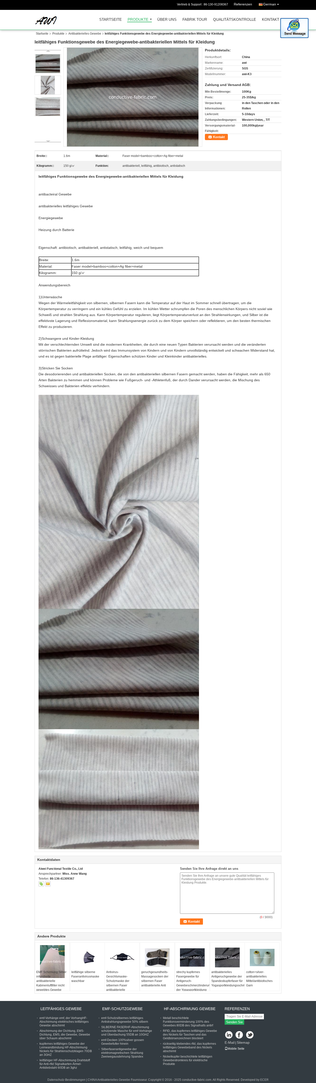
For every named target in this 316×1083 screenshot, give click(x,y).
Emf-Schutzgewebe (122, 1009)
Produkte (138, 19)
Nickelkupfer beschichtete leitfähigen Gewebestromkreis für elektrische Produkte (187, 1060)
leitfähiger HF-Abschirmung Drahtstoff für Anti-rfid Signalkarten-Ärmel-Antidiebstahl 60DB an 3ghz (65, 1064)
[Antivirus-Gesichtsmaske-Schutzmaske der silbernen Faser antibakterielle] (122, 957)
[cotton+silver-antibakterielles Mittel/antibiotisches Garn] (262, 957)
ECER (264, 1080)
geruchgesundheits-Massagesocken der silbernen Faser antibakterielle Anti (154, 978)
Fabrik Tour (194, 19)
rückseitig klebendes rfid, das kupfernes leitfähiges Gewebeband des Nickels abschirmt (189, 1047)
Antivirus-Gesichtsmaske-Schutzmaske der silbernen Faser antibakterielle (117, 981)
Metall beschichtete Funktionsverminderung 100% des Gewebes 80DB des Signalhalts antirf (188, 1021)
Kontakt (270, 19)
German (269, 4)
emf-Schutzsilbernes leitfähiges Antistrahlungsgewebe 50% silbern (124, 1019)
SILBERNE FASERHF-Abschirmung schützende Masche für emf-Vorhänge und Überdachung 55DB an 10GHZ (126, 1030)
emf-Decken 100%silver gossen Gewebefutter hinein (122, 1041)
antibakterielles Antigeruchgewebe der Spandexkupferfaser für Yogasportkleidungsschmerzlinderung (228, 978)
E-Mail (230, 1042)
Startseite (110, 19)
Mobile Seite (236, 1048)
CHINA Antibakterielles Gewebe (109, 1080)
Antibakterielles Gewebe (84, 33)
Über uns (167, 19)
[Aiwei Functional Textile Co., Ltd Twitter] (250, 1035)
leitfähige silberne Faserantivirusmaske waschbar (85, 976)
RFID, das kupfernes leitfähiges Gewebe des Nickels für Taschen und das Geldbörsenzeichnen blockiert (190, 1034)
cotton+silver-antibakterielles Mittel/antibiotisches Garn (259, 978)
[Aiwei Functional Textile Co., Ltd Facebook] (239, 1035)
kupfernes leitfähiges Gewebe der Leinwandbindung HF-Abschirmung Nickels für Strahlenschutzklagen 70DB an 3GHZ (66, 1049)
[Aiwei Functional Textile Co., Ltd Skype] (41, 884)
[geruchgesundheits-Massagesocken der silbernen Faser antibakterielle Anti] (157, 957)
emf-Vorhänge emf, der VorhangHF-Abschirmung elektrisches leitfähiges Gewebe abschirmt (64, 1021)
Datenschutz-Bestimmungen (66, 1080)
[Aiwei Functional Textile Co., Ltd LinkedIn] (229, 1035)
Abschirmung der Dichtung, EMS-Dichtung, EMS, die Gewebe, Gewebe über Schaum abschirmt (65, 1034)
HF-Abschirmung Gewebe (190, 1009)
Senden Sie (234, 1022)
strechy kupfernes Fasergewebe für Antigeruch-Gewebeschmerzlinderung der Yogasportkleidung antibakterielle (193, 983)
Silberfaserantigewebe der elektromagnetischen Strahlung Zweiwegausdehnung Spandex (122, 1052)
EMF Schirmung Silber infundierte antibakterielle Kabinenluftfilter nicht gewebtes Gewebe (51, 981)
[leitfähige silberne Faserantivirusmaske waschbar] (87, 957)
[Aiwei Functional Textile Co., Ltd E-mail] (48, 884)
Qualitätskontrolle (234, 19)
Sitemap (243, 1042)
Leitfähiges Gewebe (61, 1009)
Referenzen (243, 4)
